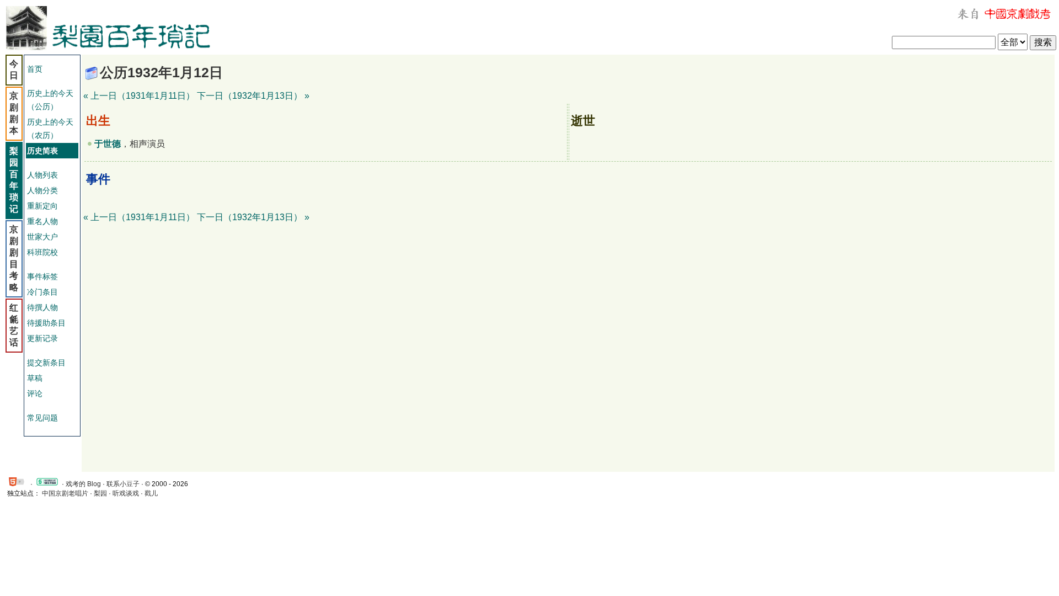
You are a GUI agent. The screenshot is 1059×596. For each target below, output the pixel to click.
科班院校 (42, 252)
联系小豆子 (123, 484)
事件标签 (42, 276)
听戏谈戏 (126, 493)
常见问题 (42, 417)
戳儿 (151, 493)
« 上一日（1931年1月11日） (139, 95)
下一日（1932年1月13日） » (253, 95)
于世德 (107, 143)
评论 (34, 393)
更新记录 (42, 338)
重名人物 (42, 221)
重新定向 (42, 205)
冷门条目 (42, 292)
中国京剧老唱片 (65, 493)
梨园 (100, 493)
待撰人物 (42, 307)
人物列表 (42, 175)
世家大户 (42, 236)
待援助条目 (46, 322)
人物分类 (42, 190)
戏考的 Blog (83, 484)
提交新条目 (46, 362)
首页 (34, 69)
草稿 (34, 378)
